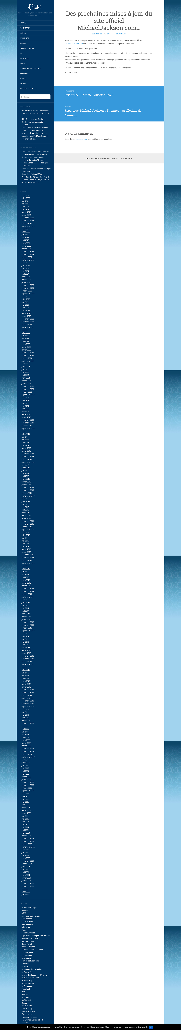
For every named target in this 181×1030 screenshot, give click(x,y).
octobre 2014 (27, 594)
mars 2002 (26, 858)
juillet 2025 (26, 232)
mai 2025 (25, 238)
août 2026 (25, 195)
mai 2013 (25, 642)
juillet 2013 (26, 636)
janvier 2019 (26, 451)
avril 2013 (25, 645)
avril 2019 (25, 442)
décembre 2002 (28, 839)
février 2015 (26, 583)
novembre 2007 (28, 751)
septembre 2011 (28, 698)
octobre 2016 (27, 527)
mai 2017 (25, 507)
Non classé (26, 995)
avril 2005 (25, 822)
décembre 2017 (28, 487)
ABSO (24, 913)
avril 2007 (25, 771)
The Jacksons (27, 1014)
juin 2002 (25, 853)
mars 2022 (26, 344)
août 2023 (25, 296)
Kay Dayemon (27, 955)
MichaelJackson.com (74, 43)
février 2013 (26, 650)
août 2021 (25, 364)
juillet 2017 (26, 501)
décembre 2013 (28, 622)
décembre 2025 (28, 218)
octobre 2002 (27, 844)
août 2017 (25, 499)
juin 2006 (25, 799)
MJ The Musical (28, 983)
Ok (151, 1027)
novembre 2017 (28, 490)
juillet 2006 (26, 796)
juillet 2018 (26, 468)
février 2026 (26, 212)
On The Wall (26, 1000)
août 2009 (25, 726)
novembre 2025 (28, 221)
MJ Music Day (27, 980)
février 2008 (26, 743)
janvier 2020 (26, 417)
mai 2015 (25, 575)
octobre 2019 (27, 426)
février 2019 (26, 448)
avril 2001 (25, 872)
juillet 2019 (26, 434)
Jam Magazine (27, 952)
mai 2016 (25, 541)
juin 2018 (25, 471)
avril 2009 (25, 729)
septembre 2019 (28, 429)
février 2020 (26, 414)
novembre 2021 (28, 355)
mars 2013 (26, 648)
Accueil (23, 23)
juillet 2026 (26, 198)
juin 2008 (25, 732)
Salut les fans (27, 1006)
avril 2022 (25, 341)
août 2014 (25, 600)
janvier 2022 (26, 350)
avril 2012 (25, 678)
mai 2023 (25, 305)
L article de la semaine (30, 961)
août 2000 (25, 889)
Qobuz (24, 1003)
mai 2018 (25, 473)
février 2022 (26, 347)
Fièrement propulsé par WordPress (98, 158)
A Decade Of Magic (29, 908)
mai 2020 (25, 406)
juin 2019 (25, 437)
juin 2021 (25, 369)
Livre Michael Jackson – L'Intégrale (35, 975)
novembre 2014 (28, 591)
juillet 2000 (26, 892)
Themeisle (128, 158)
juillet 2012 (26, 670)
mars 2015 (26, 580)
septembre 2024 (28, 260)
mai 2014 (25, 608)
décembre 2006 (28, 782)
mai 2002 (25, 855)
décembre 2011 (28, 690)
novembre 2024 (28, 254)
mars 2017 (26, 513)
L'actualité (26, 964)
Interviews (24, 73)
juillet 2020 (26, 400)
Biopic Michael (27, 922)
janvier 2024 (26, 282)
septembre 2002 (28, 847)
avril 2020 (25, 409)
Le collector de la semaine (32, 969)
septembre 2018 (28, 462)
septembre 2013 (28, 631)
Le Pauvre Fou (27, 972)
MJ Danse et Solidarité (30, 978)
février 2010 (26, 721)
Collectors (24, 58)
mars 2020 (26, 412)
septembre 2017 (28, 496)
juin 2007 (25, 766)
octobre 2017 (27, 493)
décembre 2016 (28, 521)
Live (21, 53)
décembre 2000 (28, 883)
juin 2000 (25, 895)
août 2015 (25, 566)
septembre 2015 (28, 563)
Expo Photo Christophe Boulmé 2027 (36, 936)
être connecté (81, 139)
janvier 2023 (26, 316)
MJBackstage (27, 986)
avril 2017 (25, 510)
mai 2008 (25, 735)
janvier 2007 (26, 779)
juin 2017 (25, 504)
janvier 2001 (26, 881)
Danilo (24, 930)
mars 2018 (26, 479)
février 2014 (26, 617)
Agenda (22, 33)
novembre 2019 (28, 423)
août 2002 (25, 850)
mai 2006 (25, 802)
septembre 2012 (28, 664)
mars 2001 (26, 875)
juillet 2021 (26, 367)
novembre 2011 (28, 692)
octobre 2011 (27, 695)
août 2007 (25, 760)
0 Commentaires (121, 34)
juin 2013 (25, 639)
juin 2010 (25, 712)
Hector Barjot (27, 944)
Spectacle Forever (29, 1011)
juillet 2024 (26, 266)
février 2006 (26, 810)
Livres (22, 63)
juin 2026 (25, 201)
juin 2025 (25, 235)
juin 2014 (25, 605)
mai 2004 (25, 827)
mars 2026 (26, 209)
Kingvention (26, 958)
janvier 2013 (26, 653)
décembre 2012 (28, 656)
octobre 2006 (27, 788)
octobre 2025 (27, 223)
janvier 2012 (26, 687)
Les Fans (23, 84)
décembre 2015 (28, 555)
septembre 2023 (28, 294)
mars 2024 (26, 277)
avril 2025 (25, 240)
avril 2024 (25, 274)
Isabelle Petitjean (28, 947)
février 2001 (26, 878)
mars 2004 (26, 833)
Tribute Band (27, 1023)
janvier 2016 (26, 552)
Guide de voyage (28, 941)
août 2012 (25, 667)
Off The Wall (26, 997)
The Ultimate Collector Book (32, 1020)
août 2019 (25, 431)
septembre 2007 (28, 757)
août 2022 (25, 330)
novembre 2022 (28, 322)
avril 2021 (25, 375)
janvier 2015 (26, 586)
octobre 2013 (27, 628)
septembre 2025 (28, 226)
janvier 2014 (26, 619)
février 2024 (26, 280)
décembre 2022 (28, 319)
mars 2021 (26, 378)
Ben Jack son (27, 919)
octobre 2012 (27, 662)
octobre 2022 (27, 325)
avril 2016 (25, 544)
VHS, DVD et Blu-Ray (27, 48)
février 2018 (26, 482)
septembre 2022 (28, 327)
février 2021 (26, 381)
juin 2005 (25, 816)
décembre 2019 (28, 420)
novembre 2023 (28, 288)
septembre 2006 (28, 791)
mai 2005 (25, 819)
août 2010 (25, 709)
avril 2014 (25, 611)
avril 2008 (25, 737)
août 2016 (25, 532)
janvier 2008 (26, 746)
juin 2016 (25, 538)
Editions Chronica (28, 933)
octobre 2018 (27, 459)
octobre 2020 (27, 392)
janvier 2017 (26, 518)
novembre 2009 (28, 723)
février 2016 (26, 549)
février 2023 (26, 313)
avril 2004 (25, 830)
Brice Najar (26, 927)
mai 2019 (25, 440)
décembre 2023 (28, 285)
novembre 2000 (28, 886)
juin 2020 (25, 403)
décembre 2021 (28, 353)
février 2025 (26, 246)
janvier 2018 (26, 485)
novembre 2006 (28, 785)
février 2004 (26, 836)
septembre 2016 (28, 530)
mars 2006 (26, 808)
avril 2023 (25, 308)
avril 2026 (25, 207)
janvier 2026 (26, 215)
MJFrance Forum (26, 89)
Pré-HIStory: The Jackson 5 (30, 68)
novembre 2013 (28, 625)
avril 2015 (25, 577)
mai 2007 (25, 768)
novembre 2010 (28, 704)
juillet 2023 (26, 299)
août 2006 (25, 794)
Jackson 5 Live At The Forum (33, 950)
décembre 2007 (28, 749)
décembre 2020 (28, 386)
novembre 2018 (28, 457)
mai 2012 (25, 676)
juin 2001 (25, 869)
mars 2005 (26, 824)
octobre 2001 (27, 864)
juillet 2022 (26, 333)
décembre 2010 (28, 701)
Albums (22, 43)
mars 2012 (26, 681)
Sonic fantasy (27, 1009)
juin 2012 (25, 673)
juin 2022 (25, 336)
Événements (24, 38)
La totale (25, 967)
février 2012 (26, 684)
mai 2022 (25, 339)
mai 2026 (25, 204)
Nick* (24, 992)
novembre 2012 (28, 659)
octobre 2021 (27, 358)
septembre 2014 (28, 597)
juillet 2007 (26, 763)
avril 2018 (25, 476)
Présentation (25, 28)
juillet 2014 (26, 603)
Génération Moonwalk (30, 938)
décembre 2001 (28, 861)
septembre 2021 (28, 361)
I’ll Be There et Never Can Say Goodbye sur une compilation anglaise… (33, 122)
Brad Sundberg (27, 924)
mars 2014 (26, 614)
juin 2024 (25, 268)
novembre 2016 (28, 524)
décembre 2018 (28, 454)
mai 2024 (25, 271)
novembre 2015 (28, 558)
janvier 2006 (26, 813)
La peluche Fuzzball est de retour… (35, 133)
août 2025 (25, 229)
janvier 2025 (26, 249)
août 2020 (25, 398)
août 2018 (25, 465)
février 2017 (26, 516)
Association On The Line (31, 916)
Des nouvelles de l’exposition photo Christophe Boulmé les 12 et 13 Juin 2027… (35, 113)
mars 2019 (26, 445)
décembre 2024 (28, 251)
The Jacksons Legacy (30, 1017)
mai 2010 (25, 715)
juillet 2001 (26, 867)
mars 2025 (26, 243)
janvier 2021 (26, 384)
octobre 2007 (27, 754)
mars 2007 (26, 774)
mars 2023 (26, 310)
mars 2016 (26, 546)
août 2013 (25, 633)
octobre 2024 (27, 257)
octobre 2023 (27, 291)
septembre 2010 (28, 707)
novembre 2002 (28, 841)
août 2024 (25, 263)
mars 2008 (26, 740)
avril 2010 (25, 718)
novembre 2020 (28, 389)
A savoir (25, 910)
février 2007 (26, 777)
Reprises (23, 79)
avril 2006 (25, 805)
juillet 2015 (26, 569)
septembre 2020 (28, 395)
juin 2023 (25, 302)
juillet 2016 (26, 535)
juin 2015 (25, 572)
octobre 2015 (27, 560)
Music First (26, 989)
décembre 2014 (28, 589)
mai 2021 (25, 372)
